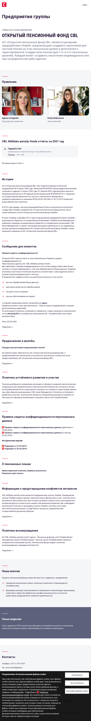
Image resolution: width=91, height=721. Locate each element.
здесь (44, 303)
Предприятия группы (26, 16)
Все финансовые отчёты (12, 163)
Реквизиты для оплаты (12, 473)
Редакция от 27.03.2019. (16, 446)
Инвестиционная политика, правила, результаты (24, 471)
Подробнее (6, 327)
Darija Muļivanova (55, 118)
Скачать (11, 155)
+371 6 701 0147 (18, 663)
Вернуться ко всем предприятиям (18, 30)
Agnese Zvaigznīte (10, 118)
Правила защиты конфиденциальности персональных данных (33, 427)
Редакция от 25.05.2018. (16, 449)
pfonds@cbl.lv (13, 313)
